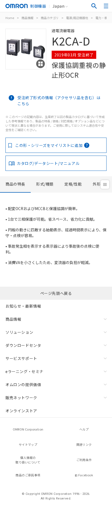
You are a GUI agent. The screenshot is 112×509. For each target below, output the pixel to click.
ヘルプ (84, 429)
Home (9, 18)
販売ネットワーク (21, 397)
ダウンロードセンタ (23, 345)
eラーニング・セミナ (24, 371)
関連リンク (84, 444)
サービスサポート (21, 358)
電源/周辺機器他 (77, 18)
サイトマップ (28, 444)
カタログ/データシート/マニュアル (48, 163)
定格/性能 (73, 184)
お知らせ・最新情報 (23, 306)
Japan (58, 6)
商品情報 (27, 18)
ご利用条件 (84, 460)
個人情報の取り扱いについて (27, 459)
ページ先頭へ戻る (56, 293)
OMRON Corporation (28, 429)
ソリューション (19, 332)
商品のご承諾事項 (27, 475)
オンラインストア (21, 410)
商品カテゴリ (50, 18)
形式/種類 (45, 184)
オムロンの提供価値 (23, 384)
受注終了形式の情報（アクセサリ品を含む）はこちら (59, 100)
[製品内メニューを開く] (105, 184)
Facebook (85, 475)
